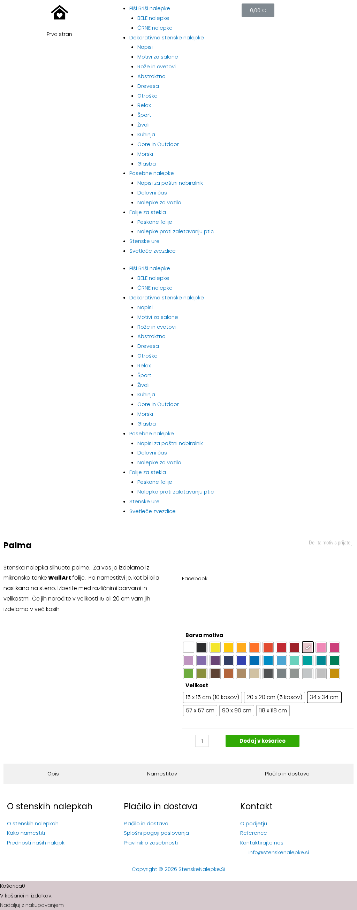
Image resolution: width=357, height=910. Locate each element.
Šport (144, 114)
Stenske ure (144, 241)
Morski (145, 154)
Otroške (147, 95)
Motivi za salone (157, 56)
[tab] (53, 774)
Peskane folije (154, 221)
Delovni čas (152, 192)
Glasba (146, 163)
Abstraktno (151, 76)
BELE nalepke (153, 18)
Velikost (196, 685)
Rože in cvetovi (156, 66)
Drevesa (148, 86)
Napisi (145, 47)
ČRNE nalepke (155, 27)
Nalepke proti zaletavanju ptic (175, 231)
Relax (144, 105)
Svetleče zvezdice (152, 250)
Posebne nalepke (151, 173)
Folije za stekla (147, 212)
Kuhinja (146, 134)
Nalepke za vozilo (159, 202)
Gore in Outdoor (158, 144)
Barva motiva (204, 635)
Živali (143, 124)
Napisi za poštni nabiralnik (170, 182)
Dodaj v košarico (263, 740)
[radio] (188, 647)
